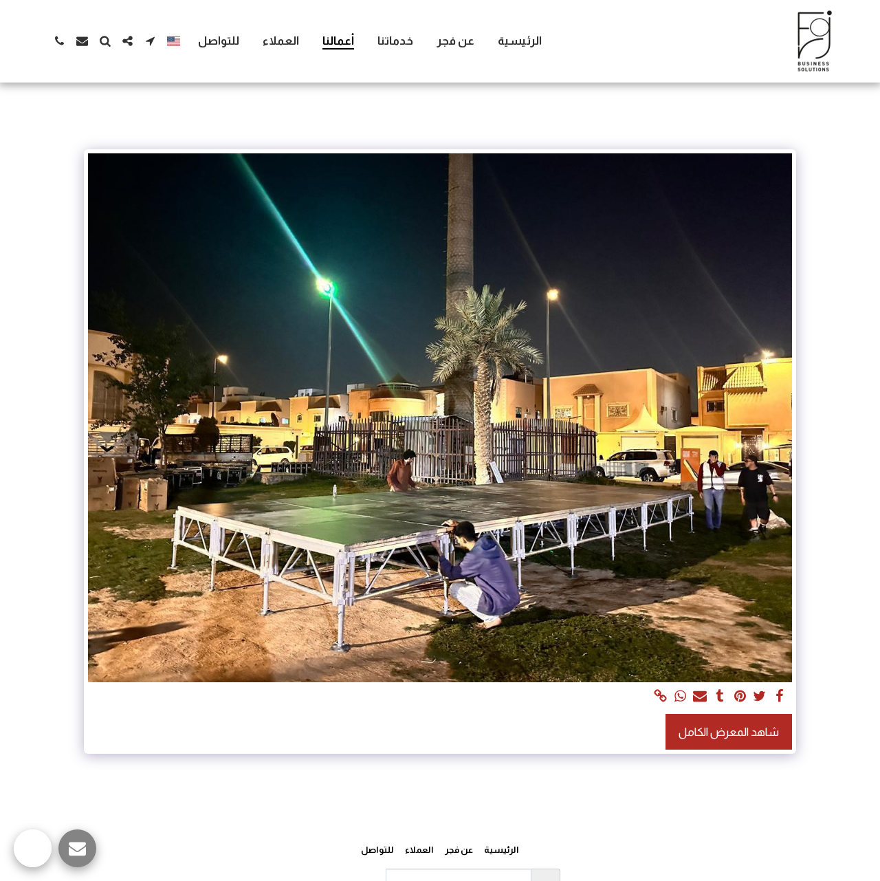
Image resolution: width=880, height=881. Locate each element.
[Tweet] (760, 696)
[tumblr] (720, 696)
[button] (150, 41)
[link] (660, 696)
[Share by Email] (700, 696)
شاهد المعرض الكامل (729, 732)
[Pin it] (740, 696)
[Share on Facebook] (780, 696)
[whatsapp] (680, 696)
